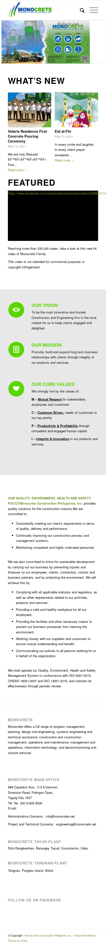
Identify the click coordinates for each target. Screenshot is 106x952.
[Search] (80, 10)
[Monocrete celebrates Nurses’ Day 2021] (29, 109)
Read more (15, 159)
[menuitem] (80, 10)
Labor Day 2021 (68, 131)
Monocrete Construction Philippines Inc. (48, 930)
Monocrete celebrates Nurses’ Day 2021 (26, 134)
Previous (15, 121)
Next (90, 121)
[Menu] (91, 10)
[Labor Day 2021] (76, 109)
